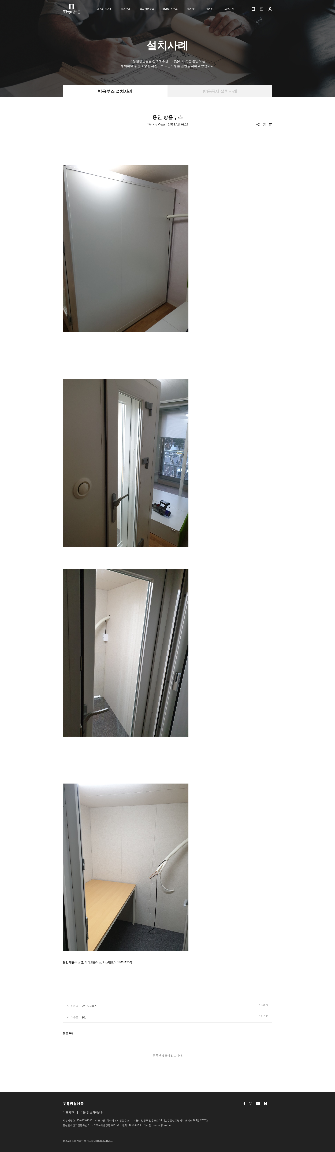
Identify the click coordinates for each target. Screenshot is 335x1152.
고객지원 (229, 8)
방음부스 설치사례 (115, 91)
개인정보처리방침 (92, 1112)
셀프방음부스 (147, 8)
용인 (83, 1017)
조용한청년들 (104, 8)
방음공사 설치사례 (220, 91)
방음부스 (126, 8)
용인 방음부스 (89, 1006)
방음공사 (191, 8)
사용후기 (210, 8)
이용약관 (68, 1112)
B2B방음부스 (170, 8)
